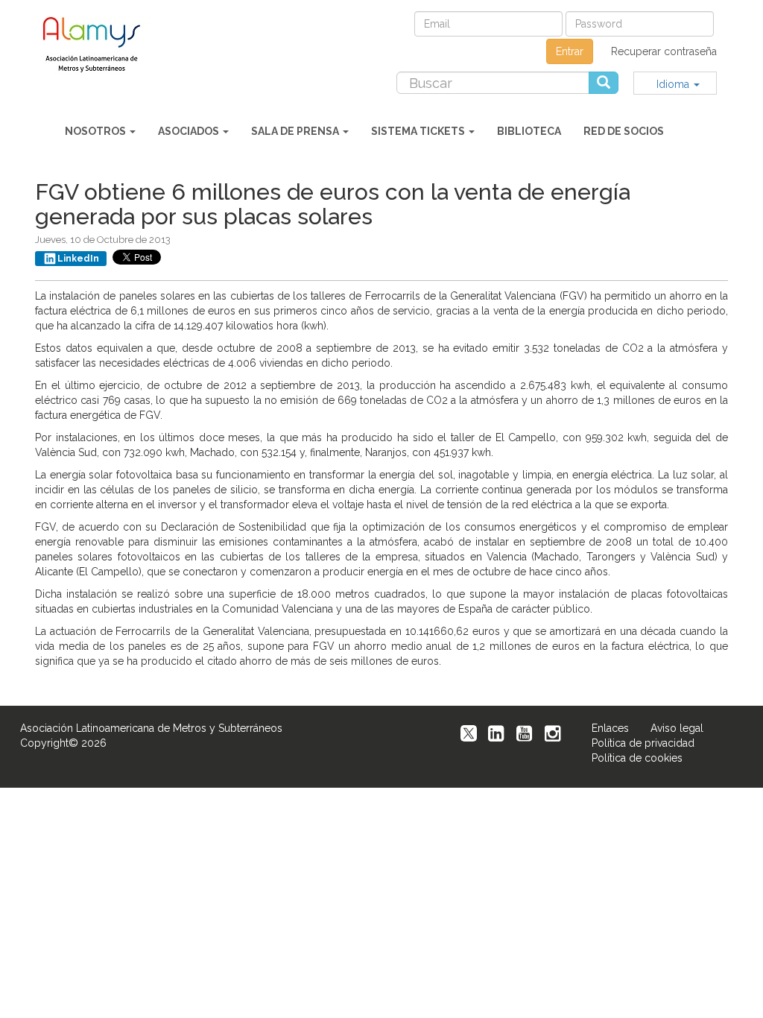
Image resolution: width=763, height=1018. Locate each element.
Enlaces (610, 728)
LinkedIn (78, 258)
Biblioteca (529, 131)
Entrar (569, 51)
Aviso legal (676, 728)
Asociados (189, 131)
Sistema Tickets (419, 131)
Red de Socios (623, 131)
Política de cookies (637, 758)
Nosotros (96, 131)
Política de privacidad (643, 743)
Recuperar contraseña (664, 51)
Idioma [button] (674, 84)
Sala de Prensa (296, 131)
